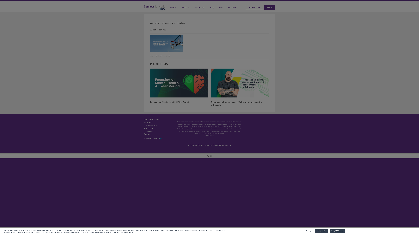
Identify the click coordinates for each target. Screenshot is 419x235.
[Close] (415, 231)
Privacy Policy (128, 233)
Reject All (322, 231)
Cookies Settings (306, 231)
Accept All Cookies (337, 231)
